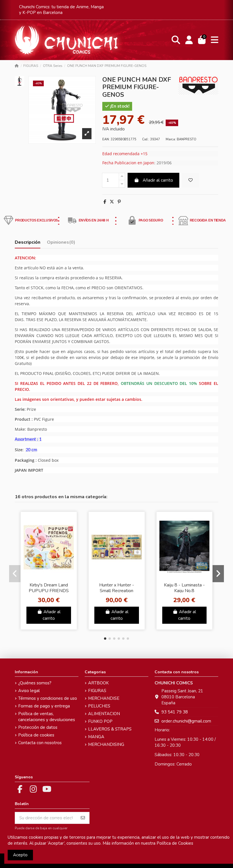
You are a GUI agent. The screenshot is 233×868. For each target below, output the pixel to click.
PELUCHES (99, 706)
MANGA (96, 737)
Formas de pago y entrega (44, 706)
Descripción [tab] (27, 242)
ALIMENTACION (104, 714)
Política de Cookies (175, 843)
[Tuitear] (112, 202)
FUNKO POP (100, 721)
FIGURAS (97, 690)
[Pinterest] (119, 202)
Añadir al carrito (158, 180)
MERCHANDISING (106, 744)
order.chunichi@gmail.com (186, 721)
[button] (105, 638)
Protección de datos (37, 727)
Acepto (20, 855)
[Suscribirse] (82, 818)
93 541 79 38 (174, 712)
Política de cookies (36, 735)
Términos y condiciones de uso (47, 698)
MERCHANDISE (103, 698)
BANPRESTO (186, 139)
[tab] (61, 243)
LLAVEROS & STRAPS (110, 729)
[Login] (189, 40)
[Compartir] (104, 202)
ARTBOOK (98, 683)
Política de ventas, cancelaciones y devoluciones (46, 717)
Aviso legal (29, 690)
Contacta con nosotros (40, 743)
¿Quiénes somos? (34, 683)
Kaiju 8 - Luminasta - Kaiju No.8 (184, 588)
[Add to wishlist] (190, 180)
